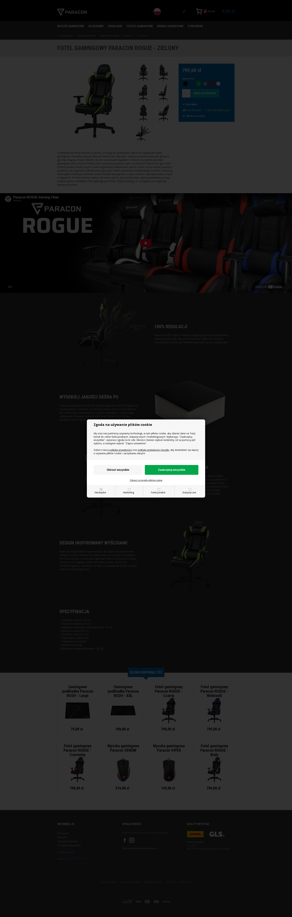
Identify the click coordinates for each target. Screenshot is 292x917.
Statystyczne (189, 492)
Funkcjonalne (158, 492)
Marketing (128, 492)
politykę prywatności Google (153, 449)
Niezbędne (100, 492)
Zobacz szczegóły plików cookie (146, 480)
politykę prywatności (121, 449)
